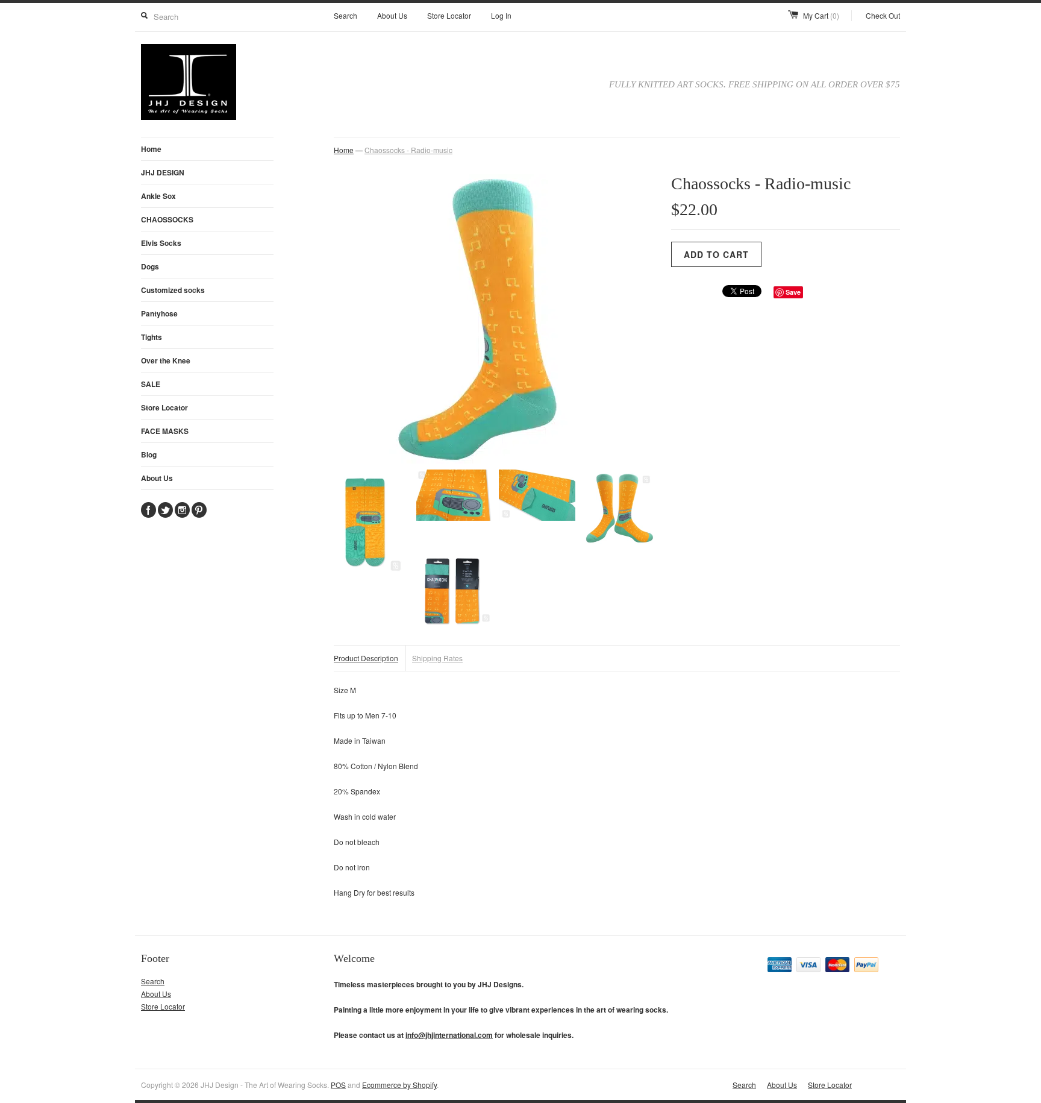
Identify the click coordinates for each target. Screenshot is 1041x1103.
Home (151, 148)
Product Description (366, 658)
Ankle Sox (158, 195)
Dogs (150, 266)
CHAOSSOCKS (167, 219)
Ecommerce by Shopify (399, 1084)
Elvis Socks (161, 242)
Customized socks (173, 289)
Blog (149, 454)
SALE (150, 384)
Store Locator (449, 15)
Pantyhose (159, 313)
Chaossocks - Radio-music (408, 150)
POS (338, 1084)
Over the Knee (165, 360)
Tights (151, 337)
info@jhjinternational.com (449, 1034)
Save (793, 292)
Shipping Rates (437, 658)
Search (345, 15)
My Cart (821, 15)
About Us (392, 15)
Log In (501, 15)
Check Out (883, 15)
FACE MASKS (165, 431)
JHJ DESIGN (162, 172)
